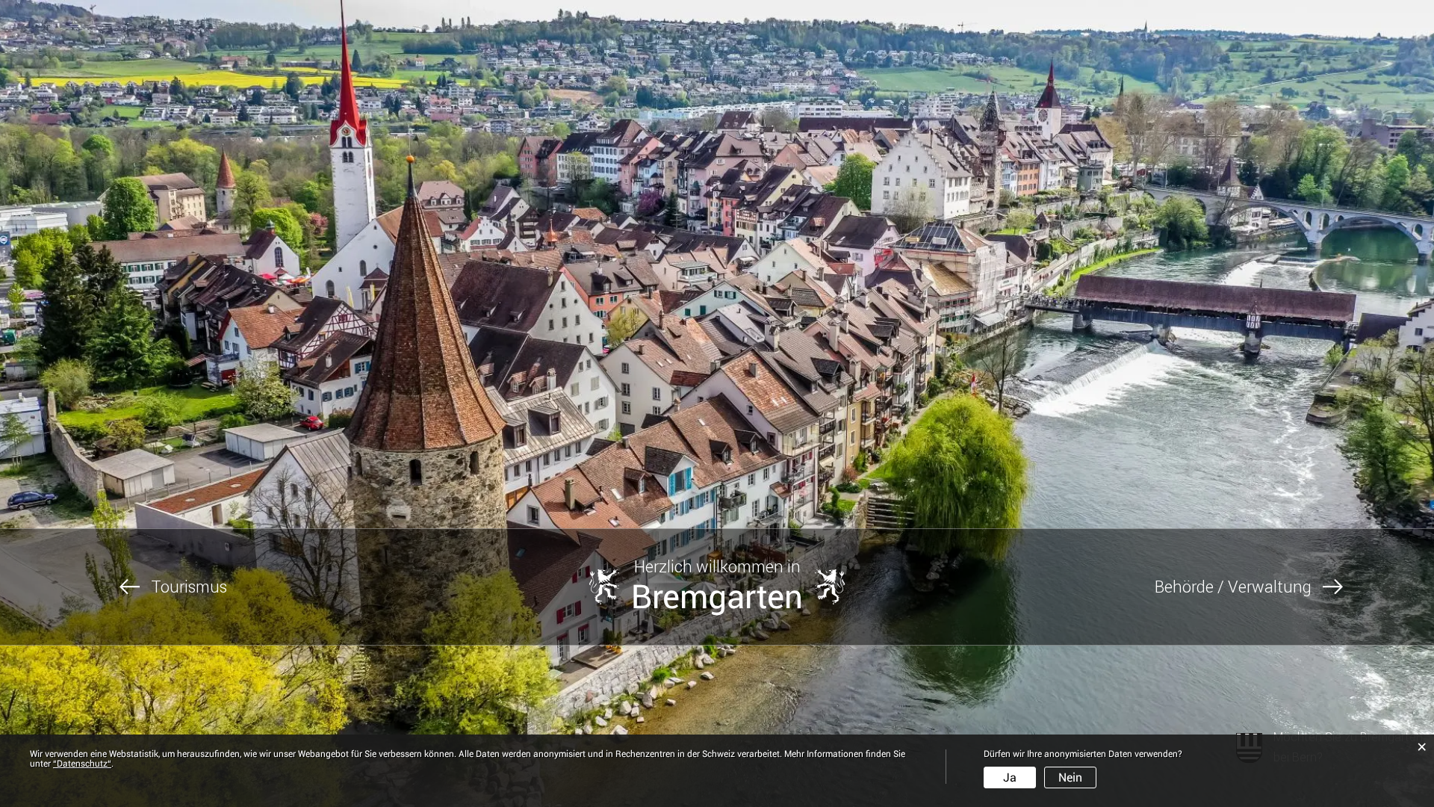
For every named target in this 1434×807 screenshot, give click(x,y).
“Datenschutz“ (82, 763)
